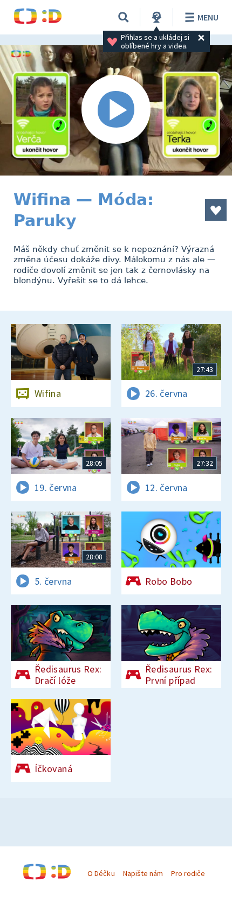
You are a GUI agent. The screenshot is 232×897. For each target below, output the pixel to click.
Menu (208, 17)
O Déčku (100, 873)
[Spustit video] (116, 110)
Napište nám (143, 873)
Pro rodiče (188, 873)
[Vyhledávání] (123, 17)
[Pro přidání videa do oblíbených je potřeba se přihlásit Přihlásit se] (216, 210)
